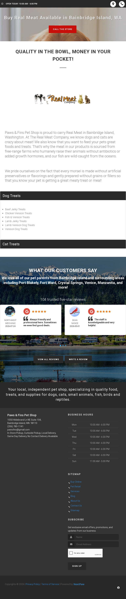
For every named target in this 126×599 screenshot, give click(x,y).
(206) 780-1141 (15, 426)
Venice (90, 283)
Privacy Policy (33, 584)
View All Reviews (48, 359)
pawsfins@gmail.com (18, 429)
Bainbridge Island (73, 278)
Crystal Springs (70, 283)
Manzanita (106, 283)
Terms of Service (50, 584)
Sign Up (77, 566)
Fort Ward (48, 283)
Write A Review (78, 359)
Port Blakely (28, 283)
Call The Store (62, 29)
